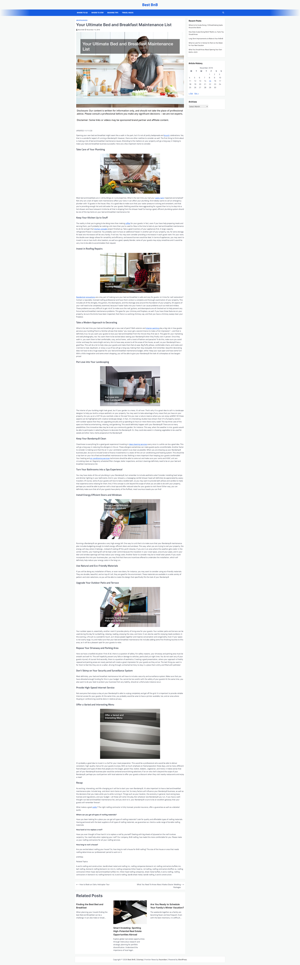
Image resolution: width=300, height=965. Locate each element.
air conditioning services (100, 458)
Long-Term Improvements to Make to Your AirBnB (206, 38)
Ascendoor (163, 959)
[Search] (223, 12)
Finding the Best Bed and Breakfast (89, 906)
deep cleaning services (138, 444)
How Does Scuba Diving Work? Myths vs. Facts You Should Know (206, 32)
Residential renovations (85, 297)
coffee (127, 223)
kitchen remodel (100, 228)
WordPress (182, 959)
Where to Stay (97, 12)
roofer (94, 807)
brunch (167, 135)
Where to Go (82, 12)
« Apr (191, 93)
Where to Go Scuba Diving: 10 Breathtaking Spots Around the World (206, 26)
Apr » (196, 93)
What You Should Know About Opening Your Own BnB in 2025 (205, 50)
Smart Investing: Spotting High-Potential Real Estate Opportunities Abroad (127, 931)
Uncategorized (81, 20)
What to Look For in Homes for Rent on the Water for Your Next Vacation (206, 44)
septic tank (159, 197)
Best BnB (150, 5)
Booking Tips (112, 12)
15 (210, 80)
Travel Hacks (127, 12)
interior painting (152, 328)
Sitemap (140, 959)
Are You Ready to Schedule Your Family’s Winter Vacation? (167, 906)
